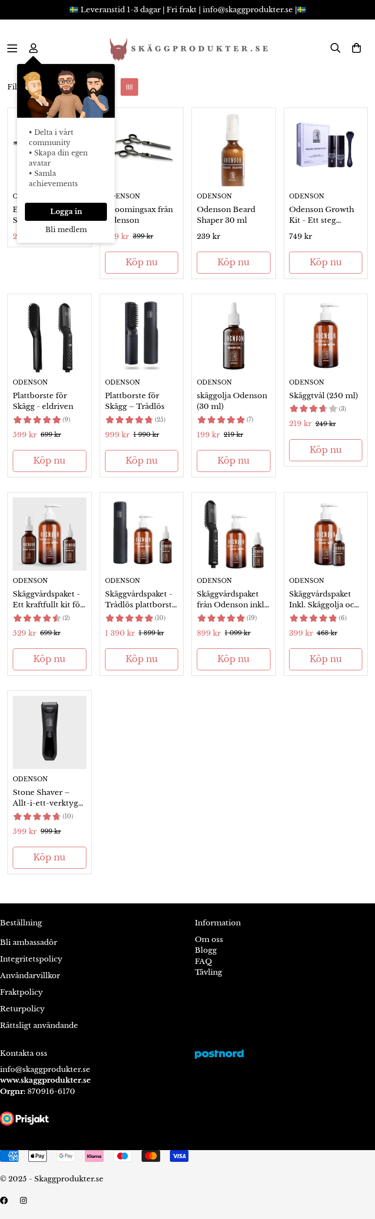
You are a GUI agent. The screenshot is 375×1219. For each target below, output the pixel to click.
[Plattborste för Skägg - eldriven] (49, 335)
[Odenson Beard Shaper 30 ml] (234, 149)
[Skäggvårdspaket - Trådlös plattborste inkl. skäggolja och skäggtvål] (142, 534)
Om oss (209, 939)
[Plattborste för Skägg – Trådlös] (142, 335)
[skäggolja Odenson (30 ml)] (234, 335)
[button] (356, 48)
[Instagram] (23, 1200)
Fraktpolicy (21, 992)
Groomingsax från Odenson (139, 215)
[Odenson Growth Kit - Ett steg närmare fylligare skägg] (326, 149)
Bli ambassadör (28, 942)
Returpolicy (22, 1008)
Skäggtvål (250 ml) (323, 395)
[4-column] (129, 87)
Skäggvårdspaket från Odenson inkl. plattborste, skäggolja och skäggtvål (231, 600)
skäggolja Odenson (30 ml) (232, 401)
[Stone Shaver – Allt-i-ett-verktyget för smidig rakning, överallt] (49, 732)
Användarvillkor (30, 975)
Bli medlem (66, 229)
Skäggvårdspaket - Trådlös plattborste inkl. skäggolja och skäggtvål (140, 600)
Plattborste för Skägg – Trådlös (135, 401)
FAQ (203, 961)
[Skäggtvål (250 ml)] (326, 335)
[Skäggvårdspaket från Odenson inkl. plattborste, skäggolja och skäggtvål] (234, 534)
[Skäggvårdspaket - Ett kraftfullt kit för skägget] (49, 534)
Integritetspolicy (31, 958)
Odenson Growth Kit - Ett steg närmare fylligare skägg (321, 215)
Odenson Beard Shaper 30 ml (226, 215)
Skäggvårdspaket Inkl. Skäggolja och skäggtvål (324, 600)
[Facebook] (4, 1200)
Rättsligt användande (39, 1025)
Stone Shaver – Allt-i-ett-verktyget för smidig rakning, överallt (49, 798)
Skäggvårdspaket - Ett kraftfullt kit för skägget (48, 600)
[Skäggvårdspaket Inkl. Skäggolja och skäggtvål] (326, 534)
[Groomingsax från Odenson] (142, 149)
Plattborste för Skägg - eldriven (43, 401)
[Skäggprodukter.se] (187, 47)
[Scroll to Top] (356, 1166)
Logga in (66, 211)
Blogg (206, 950)
